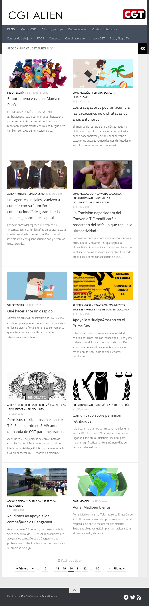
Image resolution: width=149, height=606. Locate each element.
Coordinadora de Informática (91, 198)
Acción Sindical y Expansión (90, 305)
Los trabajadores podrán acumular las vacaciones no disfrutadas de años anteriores (102, 113)
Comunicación (81, 92)
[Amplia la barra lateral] (142, 48)
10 (44, 568)
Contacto (54, 38)
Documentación (77, 29)
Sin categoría (15, 92)
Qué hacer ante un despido (30, 311)
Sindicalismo (80, 97)
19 (64, 568)
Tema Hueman (49, 596)
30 (97, 568)
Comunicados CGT (103, 92)
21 (78, 568)
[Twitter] (132, 597)
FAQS (40, 38)
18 (57, 568)
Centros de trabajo (103, 29)
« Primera (22, 568)
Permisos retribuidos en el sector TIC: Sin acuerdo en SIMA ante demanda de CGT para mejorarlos (35, 425)
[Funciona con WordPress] (22, 596)
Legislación (101, 202)
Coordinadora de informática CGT (85, 38)
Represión (104, 309)
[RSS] (139, 597)
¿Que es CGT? (28, 29)
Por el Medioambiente (91, 507)
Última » (119, 568)
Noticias (22, 193)
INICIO (11, 29)
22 (85, 568)
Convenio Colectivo (108, 193)
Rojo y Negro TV (119, 38)
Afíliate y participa (52, 29)
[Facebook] (126, 597)
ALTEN (10, 193)
